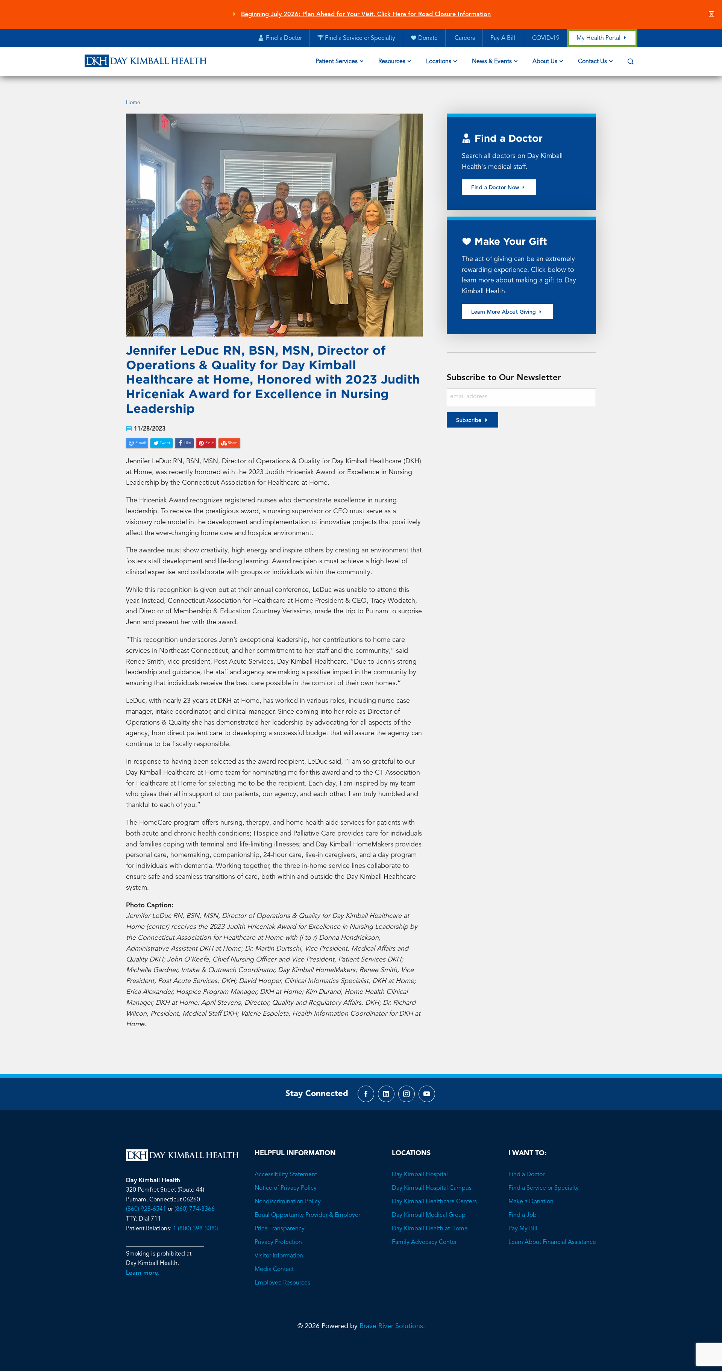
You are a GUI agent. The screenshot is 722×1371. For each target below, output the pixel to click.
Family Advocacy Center (424, 1242)
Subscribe (469, 420)
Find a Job (522, 1215)
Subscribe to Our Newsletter (504, 378)
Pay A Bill (502, 38)
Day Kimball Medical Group (429, 1215)
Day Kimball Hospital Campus (432, 1188)
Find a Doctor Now (496, 187)
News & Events (492, 62)
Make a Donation (531, 1202)
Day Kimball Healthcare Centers (434, 1202)
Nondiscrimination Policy (288, 1202)
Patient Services (336, 62)
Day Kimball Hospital (420, 1175)
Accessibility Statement (286, 1175)
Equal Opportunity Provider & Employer (307, 1215)
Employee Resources (282, 1283)
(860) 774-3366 (194, 1209)
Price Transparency (280, 1229)
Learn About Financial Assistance (552, 1242)
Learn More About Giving (504, 312)
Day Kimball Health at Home (430, 1229)
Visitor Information (279, 1256)
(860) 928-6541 (146, 1209)
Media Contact (274, 1269)
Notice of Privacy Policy (286, 1188)
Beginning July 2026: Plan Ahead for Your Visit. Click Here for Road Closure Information (366, 15)
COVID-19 (545, 38)
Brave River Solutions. (392, 1326)
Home (133, 102)
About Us (544, 62)
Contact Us (592, 62)
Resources (391, 62)
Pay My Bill (522, 1229)
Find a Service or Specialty (543, 1188)
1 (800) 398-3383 (195, 1229)
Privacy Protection (278, 1242)
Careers (464, 38)
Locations (438, 62)
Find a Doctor (526, 1175)
